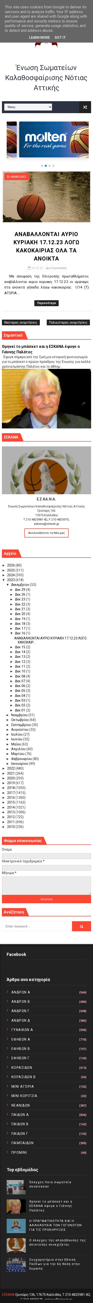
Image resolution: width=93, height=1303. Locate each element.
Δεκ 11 (20, 666)
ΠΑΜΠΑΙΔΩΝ (22, 1143)
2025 (11, 570)
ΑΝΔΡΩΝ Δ (20, 1020)
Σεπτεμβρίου (21, 725)
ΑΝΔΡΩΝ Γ (20, 1011)
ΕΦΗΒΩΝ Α (21, 1039)
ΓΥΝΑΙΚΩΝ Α (22, 1030)
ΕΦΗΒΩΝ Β (20, 1049)
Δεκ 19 (20, 619)
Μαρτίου (18, 754)
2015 (11, 802)
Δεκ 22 (20, 604)
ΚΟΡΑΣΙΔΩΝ (21, 1068)
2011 (11, 822)
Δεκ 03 (20, 700)
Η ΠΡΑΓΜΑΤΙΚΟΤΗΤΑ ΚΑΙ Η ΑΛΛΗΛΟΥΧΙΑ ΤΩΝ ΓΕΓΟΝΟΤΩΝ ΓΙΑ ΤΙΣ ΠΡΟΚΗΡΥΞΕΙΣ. (55, 1225)
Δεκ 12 (20, 662)
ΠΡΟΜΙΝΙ (19, 1152)
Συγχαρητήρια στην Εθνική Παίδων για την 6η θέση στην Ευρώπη (54, 1264)
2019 (11, 783)
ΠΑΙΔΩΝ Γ (19, 1134)
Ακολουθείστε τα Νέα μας (46, 533)
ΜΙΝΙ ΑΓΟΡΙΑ (22, 1086)
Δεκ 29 (20, 590)
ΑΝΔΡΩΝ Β (20, 1002)
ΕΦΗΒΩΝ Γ (20, 1058)
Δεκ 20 (20, 614)
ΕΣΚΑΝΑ (8, 1295)
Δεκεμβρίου (20, 585)
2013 (11, 812)
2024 (11, 575)
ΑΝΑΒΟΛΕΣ (18, 176)
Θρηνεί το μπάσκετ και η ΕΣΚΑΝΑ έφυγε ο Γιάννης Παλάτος (50, 1206)
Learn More (39, 37)
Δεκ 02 (20, 705)
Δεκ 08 (20, 676)
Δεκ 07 (20, 681)
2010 (11, 827)
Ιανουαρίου (20, 763)
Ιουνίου (17, 739)
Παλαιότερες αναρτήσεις (68, 322)
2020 (11, 778)
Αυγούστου (20, 730)
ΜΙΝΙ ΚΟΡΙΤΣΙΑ (24, 1096)
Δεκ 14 (20, 652)
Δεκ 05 (20, 691)
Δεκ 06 (20, 686)
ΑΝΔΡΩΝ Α (21, 992)
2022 (11, 768)
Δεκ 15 (20, 647)
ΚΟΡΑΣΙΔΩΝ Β (23, 1077)
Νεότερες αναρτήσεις (20, 322)
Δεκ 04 (20, 696)
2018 (11, 788)
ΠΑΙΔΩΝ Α (20, 1115)
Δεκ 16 (20, 633)
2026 (11, 565)
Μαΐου (16, 744)
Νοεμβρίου (19, 715)
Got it (60, 37)
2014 (11, 807)
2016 (11, 797)
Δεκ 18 (20, 624)
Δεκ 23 (20, 599)
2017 (11, 793)
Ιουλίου (17, 734)
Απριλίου (18, 749)
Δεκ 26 (20, 594)
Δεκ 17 (20, 628)
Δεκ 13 (20, 657)
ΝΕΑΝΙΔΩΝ (20, 1105)
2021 (11, 773)
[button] (42, 166)
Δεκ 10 (20, 671)
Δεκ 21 (20, 609)
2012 (11, 817)
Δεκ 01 (20, 710)
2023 (11, 580)
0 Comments (58, 268)
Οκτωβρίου (20, 720)
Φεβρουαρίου (22, 759)
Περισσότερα (46, 303)
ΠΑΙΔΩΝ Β (20, 1124)
